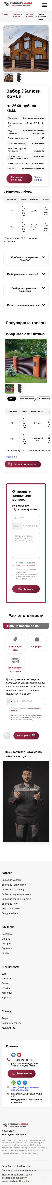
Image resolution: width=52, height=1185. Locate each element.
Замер (5, 953)
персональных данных (25, 565)
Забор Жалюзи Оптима (25, 334)
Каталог (7, 872)
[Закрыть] (45, 1178)
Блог (4, 974)
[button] (5, 323)
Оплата (6, 939)
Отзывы (6, 988)
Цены (11, 399)
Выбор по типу (9, 904)
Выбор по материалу (13, 889)
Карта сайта (8, 997)
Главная (6, 14)
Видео (5, 983)
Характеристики (27, 399)
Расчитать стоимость (25, 464)
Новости (6, 978)
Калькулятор (8, 1028)
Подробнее (25, 1181)
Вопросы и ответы (11, 1023)
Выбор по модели (17, 15)
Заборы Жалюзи (29, 15)
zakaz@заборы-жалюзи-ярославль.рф (25, 1088)
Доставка (7, 934)
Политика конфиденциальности (19, 1170)
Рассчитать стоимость (17, 178)
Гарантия (7, 948)
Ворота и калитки (11, 908)
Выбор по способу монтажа (16, 899)
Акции (5, 1018)
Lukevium (26, 1166)
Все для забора (10, 913)
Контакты (7, 993)
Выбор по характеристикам (16, 894)
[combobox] (17, 526)
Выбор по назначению (14, 885)
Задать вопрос (38, 178)
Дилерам (6, 943)
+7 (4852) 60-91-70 (29, 509)
